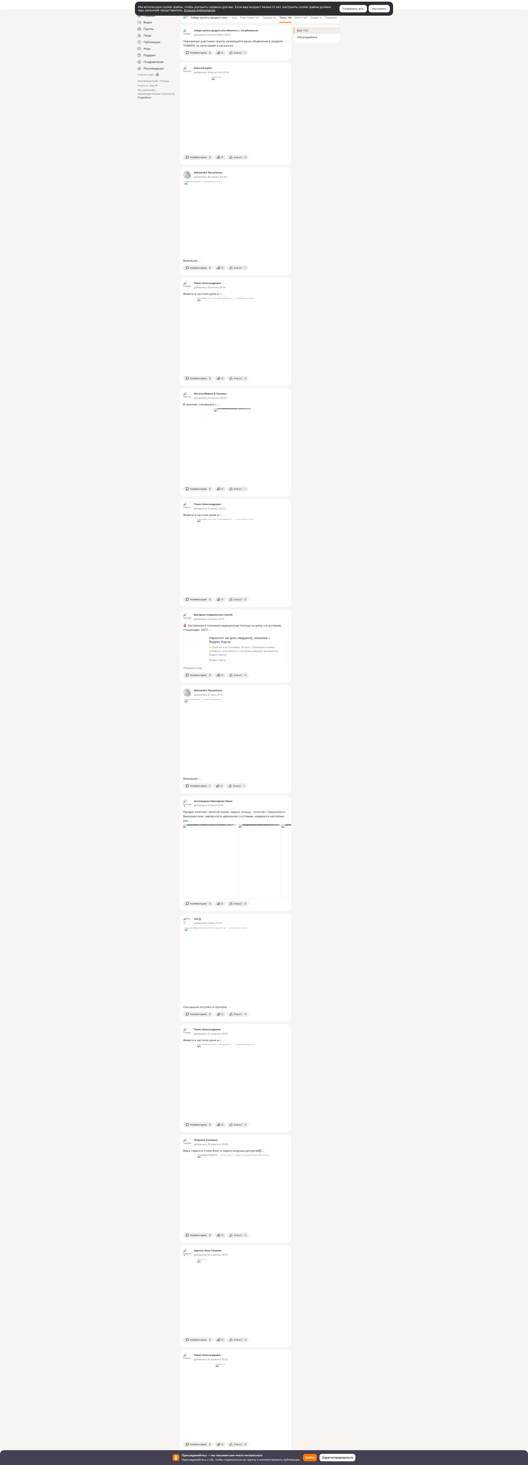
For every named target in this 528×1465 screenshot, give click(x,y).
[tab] (232, 17)
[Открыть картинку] (210, 861)
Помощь (164, 81)
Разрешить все (353, 9)
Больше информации (199, 10)
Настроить (379, 9)
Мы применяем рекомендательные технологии (156, 93)
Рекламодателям (148, 81)
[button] (198, 52)
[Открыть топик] (235, 43)
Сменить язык (146, 74)
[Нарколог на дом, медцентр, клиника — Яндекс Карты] (235, 649)
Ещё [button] (152, 85)
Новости (143, 85)
